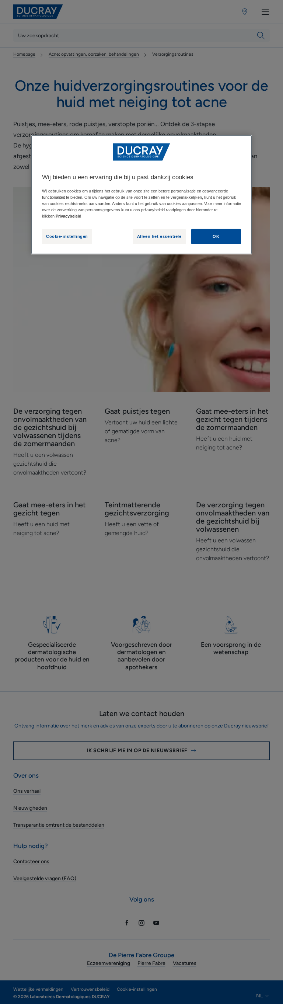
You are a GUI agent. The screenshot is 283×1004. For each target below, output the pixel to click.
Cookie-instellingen (67, 236)
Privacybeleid (68, 216)
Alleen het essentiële (159, 236)
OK (216, 236)
